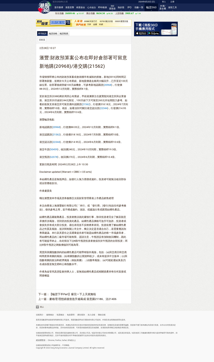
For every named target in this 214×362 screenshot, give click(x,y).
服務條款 (50, 315)
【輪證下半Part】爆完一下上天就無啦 (72, 294)
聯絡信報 (102, 315)
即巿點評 (42, 33)
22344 (103, 108)
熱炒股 (121, 7)
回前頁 (42, 40)
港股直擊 (69, 7)
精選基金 (80, 7)
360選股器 (112, 7)
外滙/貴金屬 (162, 7)
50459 (54, 149)
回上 (42, 307)
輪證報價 (64, 33)
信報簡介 (40, 315)
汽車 (89, 24)
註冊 (172, 2)
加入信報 (92, 315)
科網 (101, 24)
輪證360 (151, 7)
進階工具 (172, 7)
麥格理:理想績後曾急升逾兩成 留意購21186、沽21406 (82, 299)
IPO (129, 7)
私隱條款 (60, 315)
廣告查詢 (81, 315)
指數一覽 (139, 7)
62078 (54, 157)
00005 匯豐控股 (121, 21)
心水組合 (91, 7)
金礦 (95, 24)
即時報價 (102, 7)
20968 (107, 84)
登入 (164, 2)
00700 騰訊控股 (106, 21)
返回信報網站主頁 (60, 2)
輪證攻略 (53, 33)
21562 (86, 104)
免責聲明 (71, 315)
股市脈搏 (58, 7)
